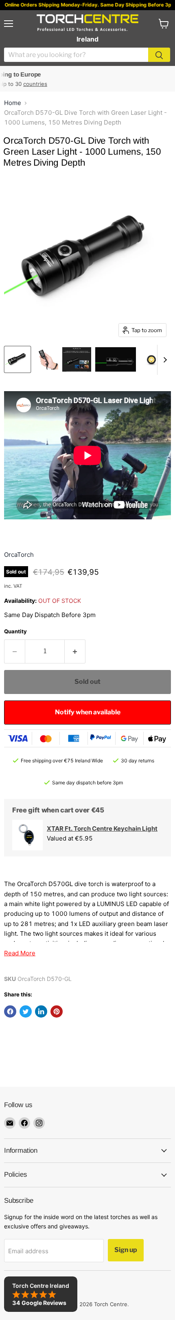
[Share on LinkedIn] (41, 1011)
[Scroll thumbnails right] (163, 360)
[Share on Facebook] (10, 1011)
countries (18, 84)
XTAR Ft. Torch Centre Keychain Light (102, 828)
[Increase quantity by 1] (75, 651)
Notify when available (87, 712)
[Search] (159, 55)
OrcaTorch (19, 554)
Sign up (125, 1250)
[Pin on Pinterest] (56, 1011)
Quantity (15, 631)
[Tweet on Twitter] (26, 1011)
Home (12, 103)
